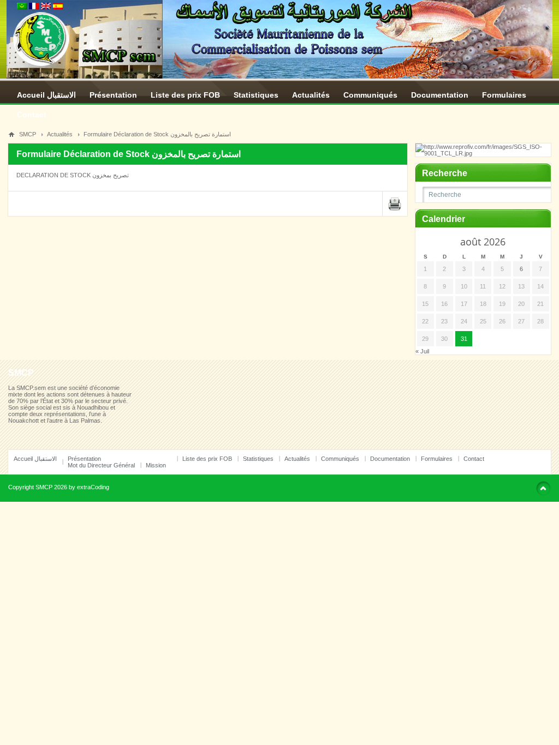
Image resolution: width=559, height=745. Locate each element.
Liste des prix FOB (185, 95)
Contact (31, 114)
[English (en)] (46, 7)
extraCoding (93, 487)
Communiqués (370, 95)
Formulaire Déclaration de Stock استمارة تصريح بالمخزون (157, 134)
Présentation (113, 95)
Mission (156, 465)
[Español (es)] (58, 7)
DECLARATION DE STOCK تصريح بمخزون (72, 175)
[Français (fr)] (34, 7)
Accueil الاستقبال (46, 95)
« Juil (422, 351)
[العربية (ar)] (22, 7)
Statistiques (256, 95)
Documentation (439, 95)
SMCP (27, 134)
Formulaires (504, 95)
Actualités (311, 95)
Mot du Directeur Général (101, 465)
